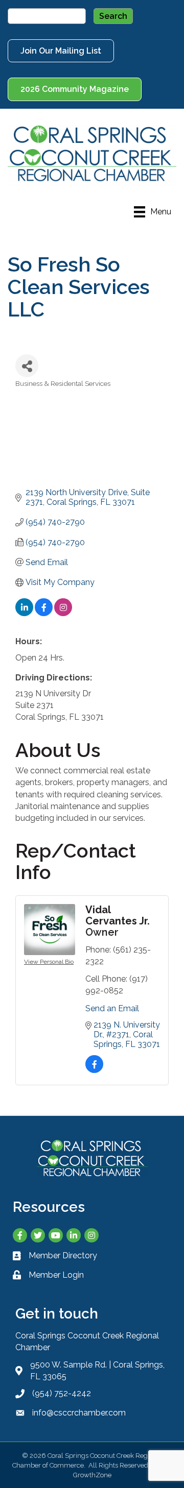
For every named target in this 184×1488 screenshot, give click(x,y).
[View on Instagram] (63, 613)
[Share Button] (26, 365)
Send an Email (112, 1008)
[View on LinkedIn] (24, 613)
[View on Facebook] (44, 613)
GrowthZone (92, 1475)
